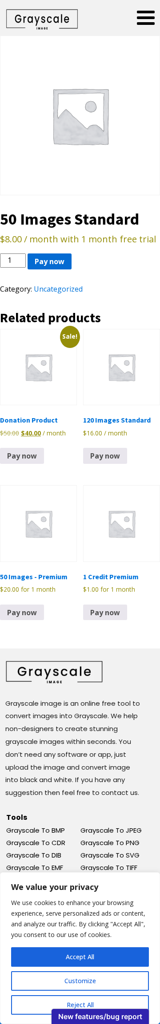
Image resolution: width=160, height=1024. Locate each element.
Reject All (80, 1004)
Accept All (80, 957)
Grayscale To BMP (35, 830)
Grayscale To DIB (33, 855)
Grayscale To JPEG (111, 830)
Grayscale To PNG (110, 842)
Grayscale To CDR (35, 842)
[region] (80, 948)
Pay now (49, 261)
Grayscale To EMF (34, 867)
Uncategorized (58, 289)
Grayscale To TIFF (108, 867)
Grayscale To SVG (110, 855)
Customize (80, 981)
